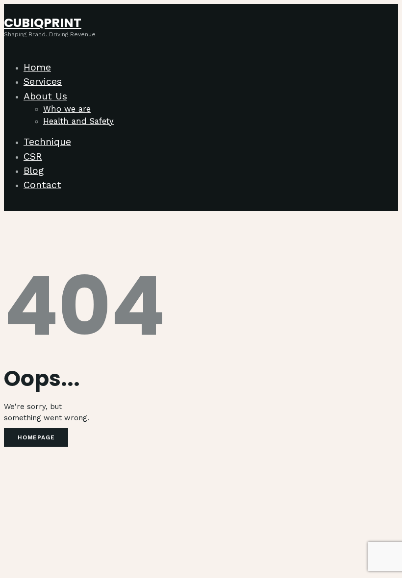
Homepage (36, 437)
